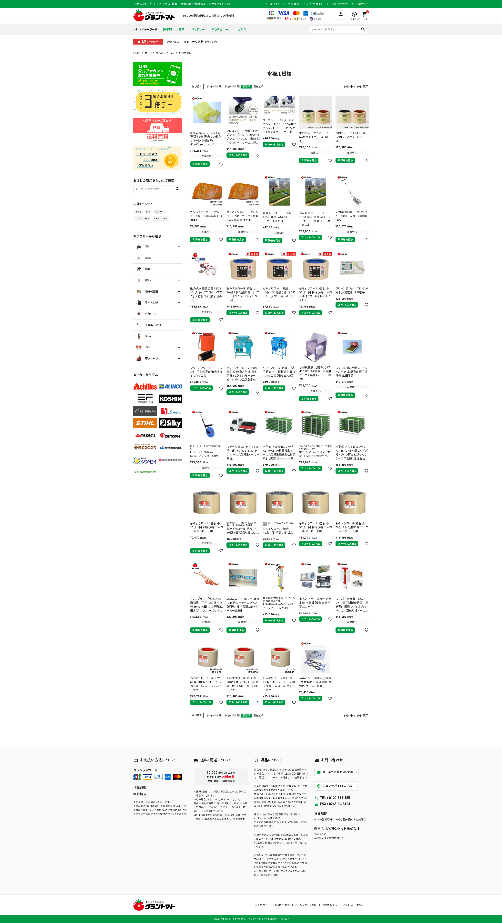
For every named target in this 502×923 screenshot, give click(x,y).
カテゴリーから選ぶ (155, 53)
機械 (172, 53)
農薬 (148, 258)
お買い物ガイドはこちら (335, 786)
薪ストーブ (151, 358)
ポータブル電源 (161, 218)
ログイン (274, 4)
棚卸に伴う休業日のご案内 (200, 42)
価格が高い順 (232, 86)
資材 (148, 246)
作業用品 (151, 314)
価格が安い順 (214, 86)
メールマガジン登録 (305, 905)
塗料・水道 (151, 302)
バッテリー (198, 29)
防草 (181, 29)
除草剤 (167, 29)
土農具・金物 (153, 325)
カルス (242, 29)
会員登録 (293, 4)
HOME (137, 53)
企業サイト (362, 4)
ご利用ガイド (315, 4)
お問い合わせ (339, 4)
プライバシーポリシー (354, 905)
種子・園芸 (151, 291)
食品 (148, 336)
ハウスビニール (221, 29)
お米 (148, 347)
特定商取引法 (329, 905)
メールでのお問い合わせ (335, 772)
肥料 (148, 280)
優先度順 (258, 86)
